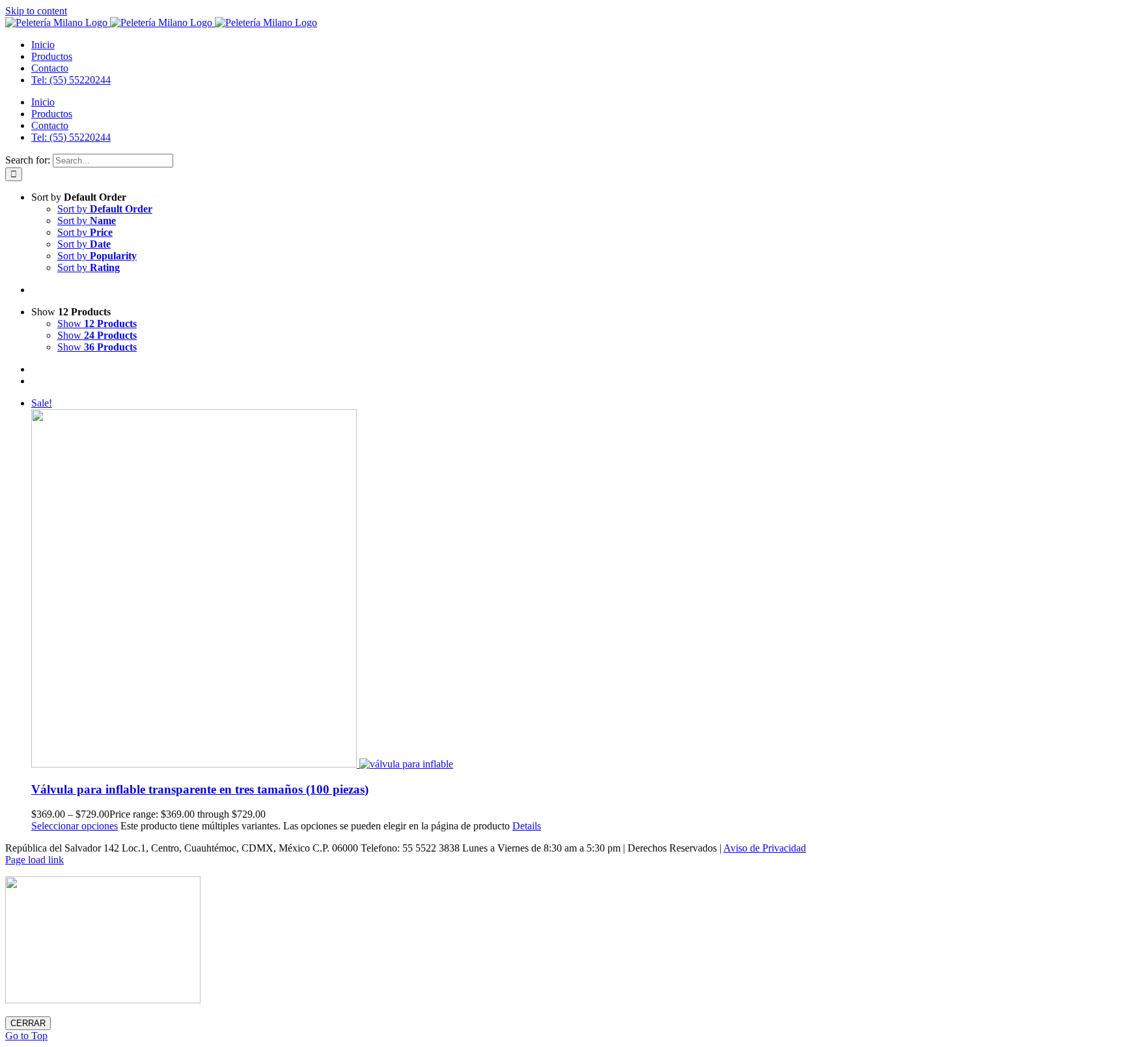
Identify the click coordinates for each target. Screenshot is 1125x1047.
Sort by (104, 208)
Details (526, 825)
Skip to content (36, 10)
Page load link (34, 859)
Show (97, 323)
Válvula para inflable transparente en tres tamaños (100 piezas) (199, 789)
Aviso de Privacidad (764, 847)
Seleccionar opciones (74, 825)
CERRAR (28, 1023)
